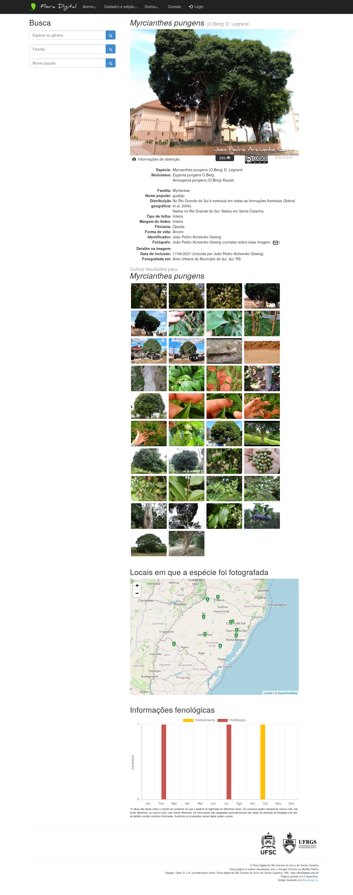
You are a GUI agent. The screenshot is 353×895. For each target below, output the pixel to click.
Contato (173, 6)
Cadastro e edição (119, 6)
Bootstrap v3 (310, 880)
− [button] (137, 593)
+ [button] (137, 585)
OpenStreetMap (287, 693)
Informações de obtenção (158, 159)
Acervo (88, 6)
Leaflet (268, 693)
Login (198, 6)
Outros (150, 6)
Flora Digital (57, 7)
